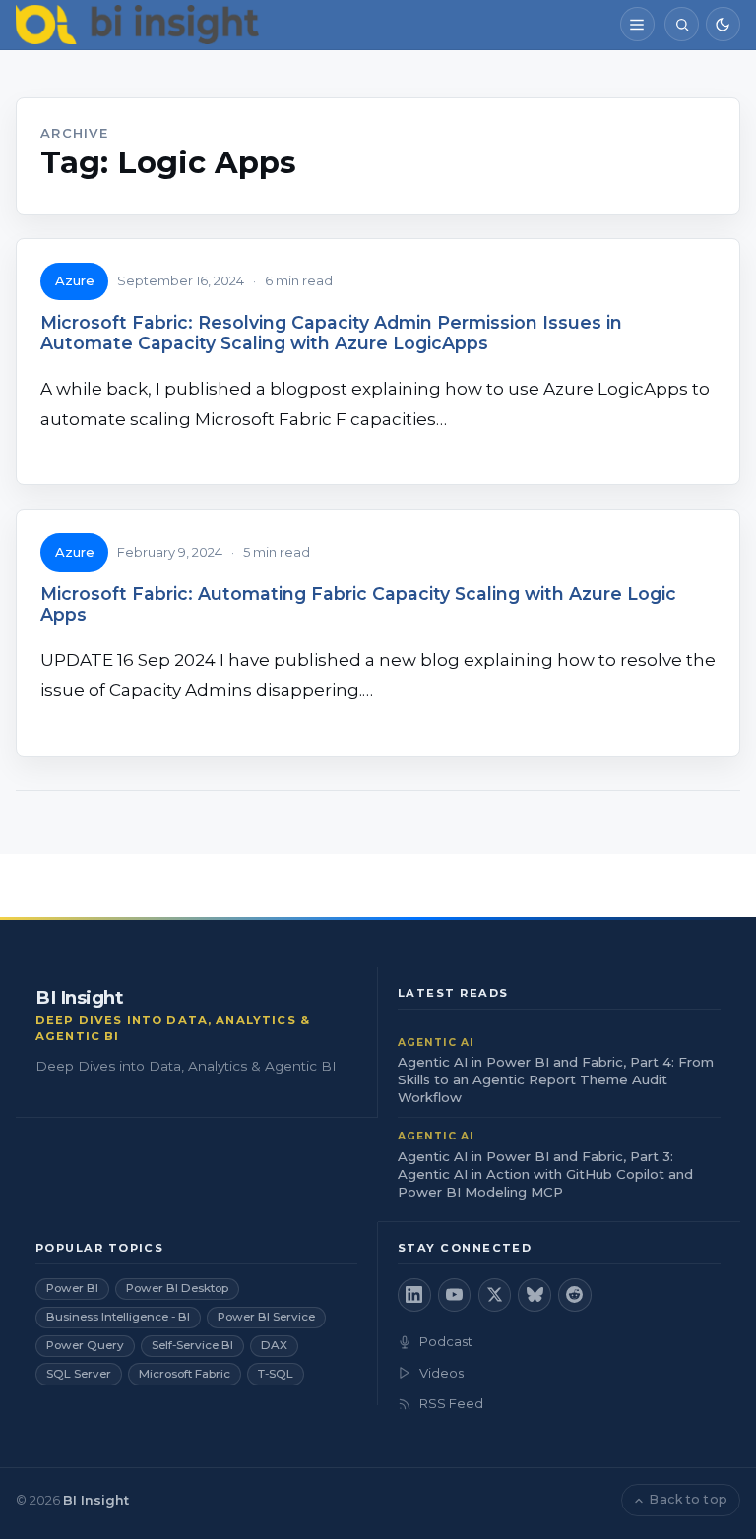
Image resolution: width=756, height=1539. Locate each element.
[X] (495, 1295)
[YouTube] (455, 1295)
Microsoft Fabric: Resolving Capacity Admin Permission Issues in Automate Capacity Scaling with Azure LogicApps (331, 332)
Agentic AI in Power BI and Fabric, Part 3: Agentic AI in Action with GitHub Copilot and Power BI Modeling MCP (545, 1174)
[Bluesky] (534, 1295)
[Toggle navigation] (637, 24)
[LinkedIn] (414, 1295)
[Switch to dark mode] (723, 24)
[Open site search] (681, 24)
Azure (74, 280)
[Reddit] (575, 1295)
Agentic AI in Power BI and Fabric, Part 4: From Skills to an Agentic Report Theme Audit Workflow (556, 1079)
